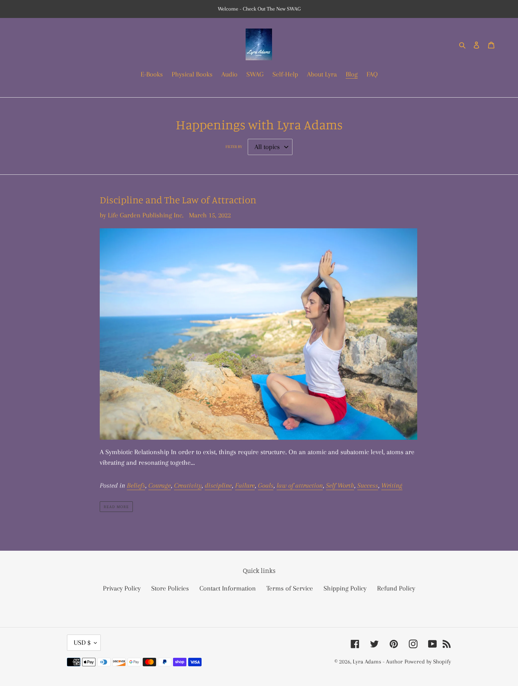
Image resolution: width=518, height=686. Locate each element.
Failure (245, 485)
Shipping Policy (344, 588)
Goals (265, 485)
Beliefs (136, 485)
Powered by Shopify (428, 661)
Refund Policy (396, 588)
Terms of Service (289, 588)
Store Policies (170, 588)
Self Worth (340, 485)
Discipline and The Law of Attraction (178, 200)
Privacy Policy (122, 588)
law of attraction (300, 485)
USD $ (82, 643)
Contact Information (227, 588)
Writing (391, 485)
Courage (159, 485)
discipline (218, 485)
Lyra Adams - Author (378, 661)
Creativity (188, 485)
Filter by (234, 146)
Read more (116, 506)
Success (367, 485)
